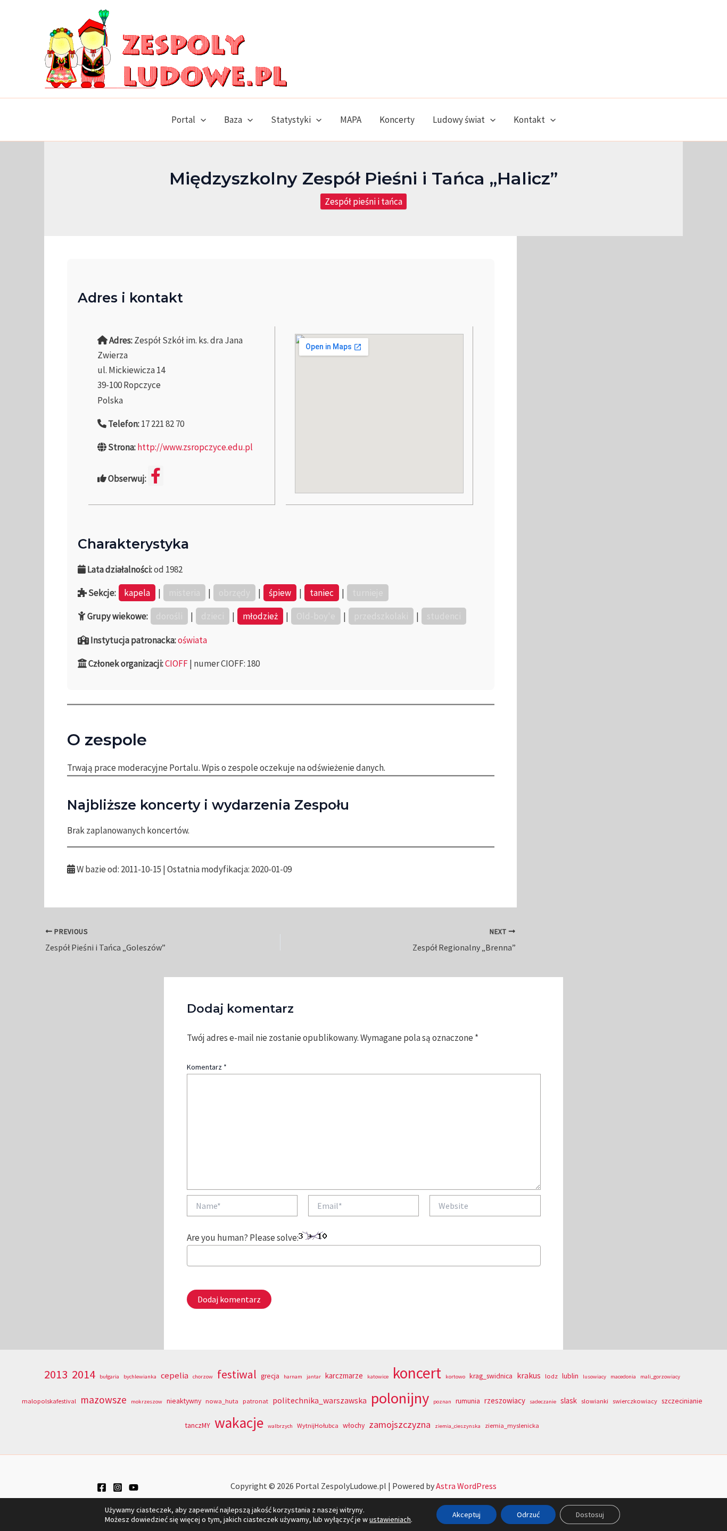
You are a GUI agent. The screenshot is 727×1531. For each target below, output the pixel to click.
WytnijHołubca (317, 1425)
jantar (314, 1376)
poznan (442, 1401)
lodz (551, 1376)
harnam (293, 1376)
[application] (200, 119)
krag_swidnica (491, 1376)
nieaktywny (184, 1401)
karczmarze (344, 1375)
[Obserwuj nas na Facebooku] (155, 476)
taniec (322, 593)
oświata (192, 640)
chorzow (203, 1376)
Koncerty (397, 119)
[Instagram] (117, 1487)
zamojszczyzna (400, 1424)
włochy (354, 1425)
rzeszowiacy (504, 1400)
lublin (570, 1376)
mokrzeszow (146, 1401)
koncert (417, 1373)
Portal (183, 119)
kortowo (455, 1376)
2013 (56, 1374)
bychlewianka (139, 1376)
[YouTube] (133, 1487)
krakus (529, 1375)
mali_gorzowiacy (660, 1376)
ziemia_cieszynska (458, 1426)
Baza (233, 119)
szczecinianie (682, 1401)
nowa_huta (221, 1401)
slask (568, 1400)
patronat (255, 1401)
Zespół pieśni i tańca (363, 201)
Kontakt (529, 119)
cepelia (174, 1375)
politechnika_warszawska (319, 1400)
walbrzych (280, 1426)
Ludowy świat (459, 119)
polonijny (400, 1398)
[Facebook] (101, 1487)
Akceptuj (466, 1514)
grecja (270, 1376)
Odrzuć (528, 1514)
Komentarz (207, 1067)
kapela (137, 593)
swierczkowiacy (635, 1401)
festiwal (237, 1374)
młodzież (260, 616)
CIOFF (176, 663)
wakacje (238, 1423)
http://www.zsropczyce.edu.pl (195, 447)
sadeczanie (543, 1401)
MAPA (350, 119)
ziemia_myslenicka (512, 1425)
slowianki (594, 1401)
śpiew (280, 593)
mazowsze (103, 1399)
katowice (378, 1376)
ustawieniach (390, 1519)
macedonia (623, 1376)
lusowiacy (594, 1376)
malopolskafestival (49, 1401)
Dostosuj (590, 1514)
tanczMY (197, 1425)
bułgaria (109, 1376)
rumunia (468, 1401)
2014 (83, 1374)
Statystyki (291, 119)
